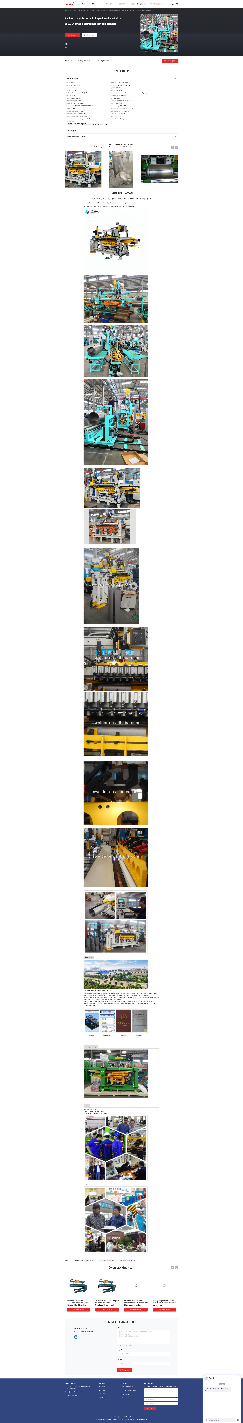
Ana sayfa (68, 10)
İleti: (119, 1327)
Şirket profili (102, 1386)
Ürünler (75, 10)
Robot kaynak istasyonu (127, 1260)
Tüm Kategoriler (126, 1398)
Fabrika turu (102, 1390)
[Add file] (205, 1420)
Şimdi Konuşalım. (72, 35)
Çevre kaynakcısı (126, 1394)
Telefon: (120, 1359)
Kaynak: (120, 1350)
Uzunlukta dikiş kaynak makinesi (84, 1260)
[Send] (238, 1420)
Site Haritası (114, 1416)
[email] (75, 1337)
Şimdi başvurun (124, 1370)
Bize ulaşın (102, 1397)
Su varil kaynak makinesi (107, 1260)
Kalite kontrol (102, 1393)
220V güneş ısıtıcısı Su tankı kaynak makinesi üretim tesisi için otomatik (164, 1303)
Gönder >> (150, 1408)
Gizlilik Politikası (128, 1416)
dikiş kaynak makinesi (127, 1386)
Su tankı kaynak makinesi (86, 10)
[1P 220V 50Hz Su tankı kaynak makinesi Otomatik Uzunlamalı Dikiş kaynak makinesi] (107, 1285)
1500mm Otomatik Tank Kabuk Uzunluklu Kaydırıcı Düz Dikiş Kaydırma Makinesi (136, 1303)
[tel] (81, 1337)
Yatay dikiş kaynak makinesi (129, 1390)
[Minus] (238, 1378)
